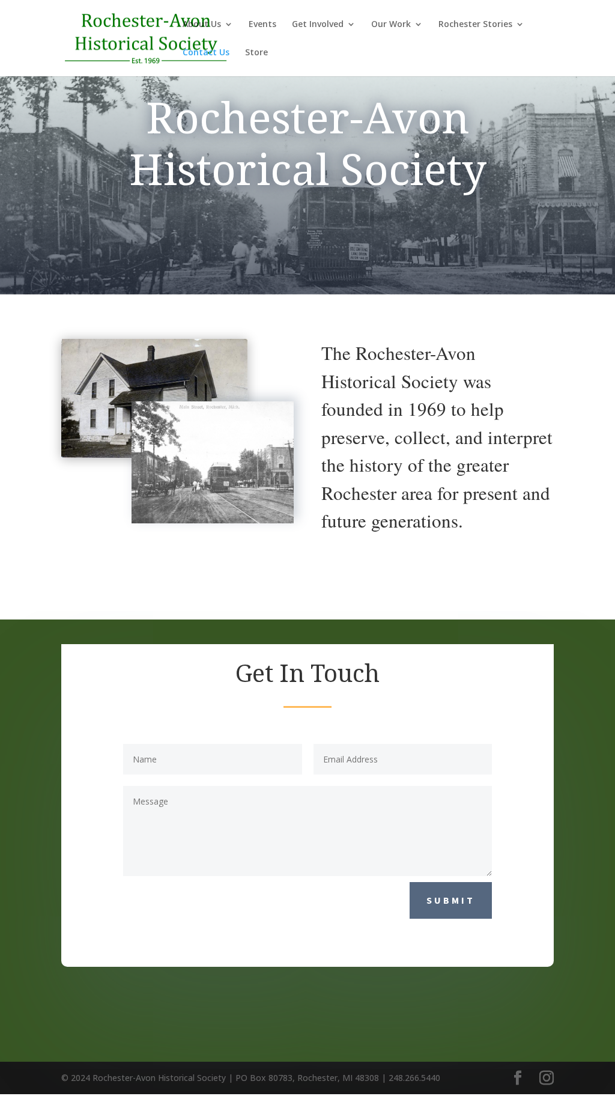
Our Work (391, 24)
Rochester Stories (475, 24)
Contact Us (206, 53)
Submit (450, 900)
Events (262, 24)
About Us (202, 24)
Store (256, 53)
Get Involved (318, 24)
